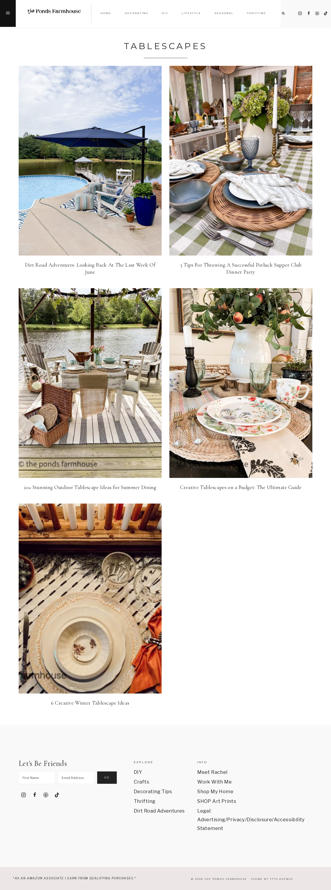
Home (106, 13)
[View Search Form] (283, 13)
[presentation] (90, 161)
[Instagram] (300, 13)
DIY (138, 772)
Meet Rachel (212, 772)
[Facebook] (309, 13)
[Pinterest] (317, 13)
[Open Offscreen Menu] (8, 13)
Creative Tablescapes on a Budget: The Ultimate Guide (240, 487)
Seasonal (224, 13)
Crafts (141, 782)
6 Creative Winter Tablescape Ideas (90, 703)
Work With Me (214, 782)
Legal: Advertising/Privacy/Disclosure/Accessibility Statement (223, 819)
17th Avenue (281, 879)
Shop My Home (215, 791)
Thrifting (145, 801)
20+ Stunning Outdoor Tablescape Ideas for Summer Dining (90, 487)
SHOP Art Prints (216, 801)
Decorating (137, 13)
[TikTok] (326, 13)
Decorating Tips (153, 791)
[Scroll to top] (320, 829)
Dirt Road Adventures (159, 811)
